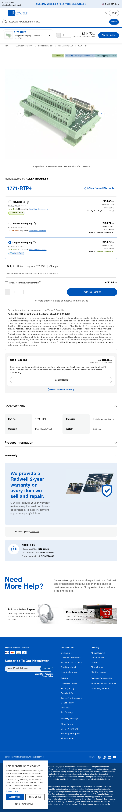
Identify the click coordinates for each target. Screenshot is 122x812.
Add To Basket (108, 35)
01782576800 (8, 3)
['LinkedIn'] (109, 757)
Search (114, 22)
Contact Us (66, 653)
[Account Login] (106, 13)
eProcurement (68, 738)
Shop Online (67, 724)
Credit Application (69, 667)
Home (7, 46)
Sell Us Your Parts (69, 729)
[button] (25, 804)
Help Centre (43, 549)
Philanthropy (97, 667)
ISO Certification (98, 672)
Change (53, 266)
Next (101, 114)
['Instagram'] (104, 757)
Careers (94, 662)
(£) (111, 4)
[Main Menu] (4, 13)
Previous (21, 114)
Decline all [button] (35, 797)
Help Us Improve (69, 672)
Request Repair (61, 380)
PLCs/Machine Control (24, 46)
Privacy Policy (47, 676)
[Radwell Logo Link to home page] (18, 13)
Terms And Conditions (71, 698)
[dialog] (25, 784)
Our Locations (97, 658)
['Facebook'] (99, 757)
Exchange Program (70, 734)
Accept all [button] (15, 797)
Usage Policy (67, 703)
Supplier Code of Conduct (103, 684)
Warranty (65, 708)
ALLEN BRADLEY (65, 46)
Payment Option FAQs (71, 662)
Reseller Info (67, 693)
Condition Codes (69, 684)
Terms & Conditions (56, 310)
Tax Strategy (67, 712)
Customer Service (78, 301)
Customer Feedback (70, 658)
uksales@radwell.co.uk (11, 5)
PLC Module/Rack (45, 46)
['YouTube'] (114, 757)
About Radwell (98, 653)
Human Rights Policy (101, 689)
